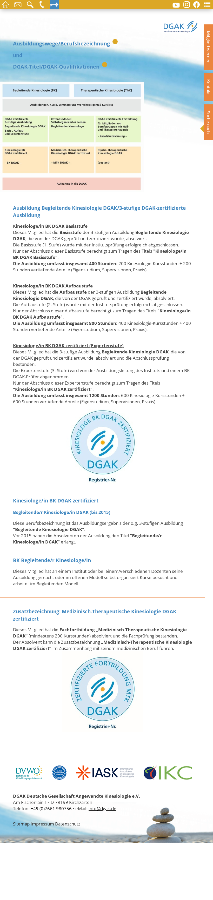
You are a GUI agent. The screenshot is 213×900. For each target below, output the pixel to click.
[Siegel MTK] (102, 729)
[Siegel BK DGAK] (102, 482)
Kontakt (208, 87)
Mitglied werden (208, 47)
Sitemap (21, 824)
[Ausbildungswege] (72, 189)
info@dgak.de (102, 808)
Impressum (42, 824)
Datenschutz (67, 824)
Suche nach (208, 122)
